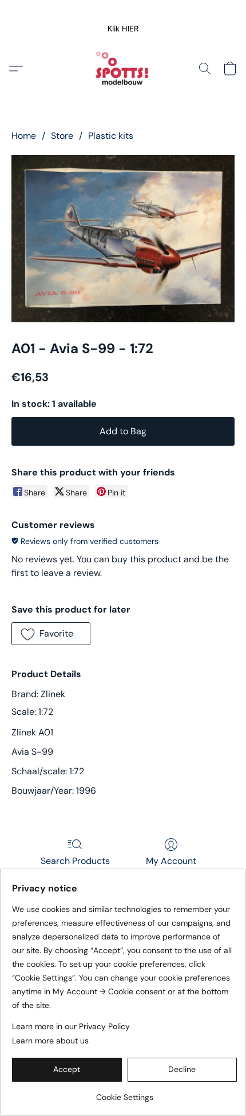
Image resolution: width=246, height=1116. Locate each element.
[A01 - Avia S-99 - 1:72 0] (123, 238)
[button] (123, 28)
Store (62, 136)
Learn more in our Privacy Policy (71, 1026)
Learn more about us (50, 1040)
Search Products (75, 861)
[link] (124, 1093)
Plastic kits (110, 136)
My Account (171, 861)
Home (23, 136)
